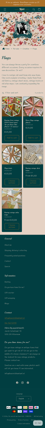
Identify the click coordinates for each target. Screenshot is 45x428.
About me (8, 245)
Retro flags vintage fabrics (32, 121)
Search (7, 266)
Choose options (12, 182)
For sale (16, 49)
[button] (5, 9)
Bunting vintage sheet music (33, 169)
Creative (26, 49)
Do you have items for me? (14, 287)
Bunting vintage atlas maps (11, 214)
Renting (7, 282)
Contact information (23, 424)
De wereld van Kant (14, 416)
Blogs (7, 303)
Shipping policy (35, 420)
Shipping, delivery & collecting (16, 250)
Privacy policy (11, 420)
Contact (8, 261)
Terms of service (23, 420)
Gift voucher (9, 293)
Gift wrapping (10, 298)
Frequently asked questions (15, 256)
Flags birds (8, 168)
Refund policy (38, 416)
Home (7, 49)
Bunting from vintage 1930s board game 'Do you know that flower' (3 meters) (11, 123)
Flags (35, 49)
